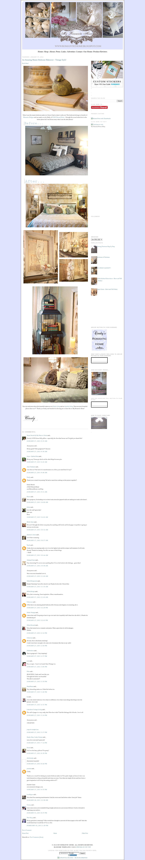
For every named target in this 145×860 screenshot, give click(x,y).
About (52, 51)
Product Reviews (100, 51)
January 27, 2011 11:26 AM (37, 576)
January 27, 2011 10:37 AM (37, 540)
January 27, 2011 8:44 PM (37, 764)
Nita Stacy (30, 817)
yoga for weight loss (32, 729)
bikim (28, 507)
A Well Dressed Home (58, 117)
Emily (28, 477)
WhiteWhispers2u (32, 581)
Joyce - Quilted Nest (32, 456)
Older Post (85, 833)
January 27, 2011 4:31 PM (37, 705)
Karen (28, 496)
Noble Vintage (31, 612)
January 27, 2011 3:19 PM (37, 681)
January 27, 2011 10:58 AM (37, 565)
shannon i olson (31, 534)
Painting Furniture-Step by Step (106, 246)
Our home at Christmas (103, 257)
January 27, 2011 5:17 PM (37, 732)
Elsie (28, 671)
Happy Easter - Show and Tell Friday (107, 289)
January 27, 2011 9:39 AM (37, 451)
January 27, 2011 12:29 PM (37, 607)
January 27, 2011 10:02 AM (37, 517)
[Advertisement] (107, 143)
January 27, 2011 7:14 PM (37, 743)
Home (40, 51)
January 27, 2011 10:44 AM (37, 555)
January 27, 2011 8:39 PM (37, 753)
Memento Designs (28, 117)
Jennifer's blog (69, 406)
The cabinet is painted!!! (104, 268)
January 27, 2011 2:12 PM (37, 633)
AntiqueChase (31, 560)
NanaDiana (30, 686)
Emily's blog (56, 406)
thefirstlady (30, 758)
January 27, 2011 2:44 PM (37, 645)
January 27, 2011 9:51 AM (37, 492)
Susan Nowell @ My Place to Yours (37, 435)
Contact (79, 51)
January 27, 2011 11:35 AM (37, 586)
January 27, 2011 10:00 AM (37, 502)
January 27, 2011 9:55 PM (37, 789)
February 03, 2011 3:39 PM (37, 825)
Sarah (28, 545)
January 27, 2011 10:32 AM (37, 530)
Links (63, 51)
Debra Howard (31, 625)
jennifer (29, 768)
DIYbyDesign (31, 591)
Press (58, 51)
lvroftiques (30, 794)
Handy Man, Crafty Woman (35, 737)
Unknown (29, 602)
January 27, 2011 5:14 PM (37, 715)
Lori (28, 661)
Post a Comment (26, 830)
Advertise (71, 51)
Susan (28, 747)
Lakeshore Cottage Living (34, 709)
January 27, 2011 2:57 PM (37, 656)
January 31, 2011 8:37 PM (37, 813)
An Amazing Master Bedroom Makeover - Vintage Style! (44, 60)
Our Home (87, 51)
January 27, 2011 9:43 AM (37, 462)
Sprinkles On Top (83, 847)
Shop (46, 51)
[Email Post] (22, 424)
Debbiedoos (30, 650)
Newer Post (25, 833)
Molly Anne (30, 522)
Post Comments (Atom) (36, 837)
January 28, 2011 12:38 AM (37, 800)
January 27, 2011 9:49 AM (37, 472)
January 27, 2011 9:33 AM (37, 441)
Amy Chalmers (31, 467)
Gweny (29, 805)
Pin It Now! (25, 63)
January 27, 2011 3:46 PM (37, 692)
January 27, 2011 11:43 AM (37, 597)
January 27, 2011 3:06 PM (37, 666)
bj (27, 697)
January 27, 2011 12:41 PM (37, 620)
